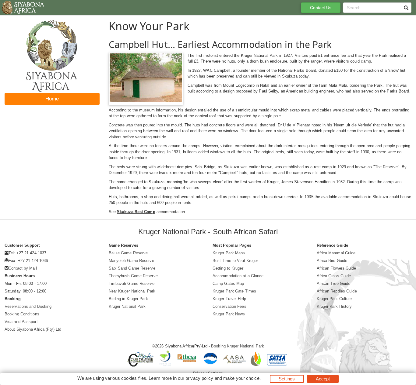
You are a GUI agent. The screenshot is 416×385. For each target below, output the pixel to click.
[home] (22, 7)
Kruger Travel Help (229, 298)
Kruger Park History (334, 306)
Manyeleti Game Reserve (131, 260)
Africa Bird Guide (332, 260)
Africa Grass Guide (334, 276)
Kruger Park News (229, 314)
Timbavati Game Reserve (131, 283)
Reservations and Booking (28, 306)
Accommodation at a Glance (238, 276)
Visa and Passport (21, 321)
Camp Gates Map (228, 283)
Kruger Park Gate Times (234, 291)
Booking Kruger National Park (237, 346)
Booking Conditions (22, 314)
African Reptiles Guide (337, 291)
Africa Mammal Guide (336, 253)
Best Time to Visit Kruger (235, 260)
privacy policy (199, 378)
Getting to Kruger (228, 268)
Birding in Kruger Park (128, 298)
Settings (287, 378)
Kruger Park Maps (229, 253)
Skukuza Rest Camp (136, 211)
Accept (323, 378)
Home (52, 99)
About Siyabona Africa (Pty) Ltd (33, 329)
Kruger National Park (127, 306)
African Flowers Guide (336, 268)
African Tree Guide (334, 283)
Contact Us (321, 7)
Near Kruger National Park (132, 291)
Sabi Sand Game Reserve (132, 268)
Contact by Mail (23, 268)
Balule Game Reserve (128, 253)
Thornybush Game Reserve (133, 276)
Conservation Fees (229, 306)
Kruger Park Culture (334, 298)
